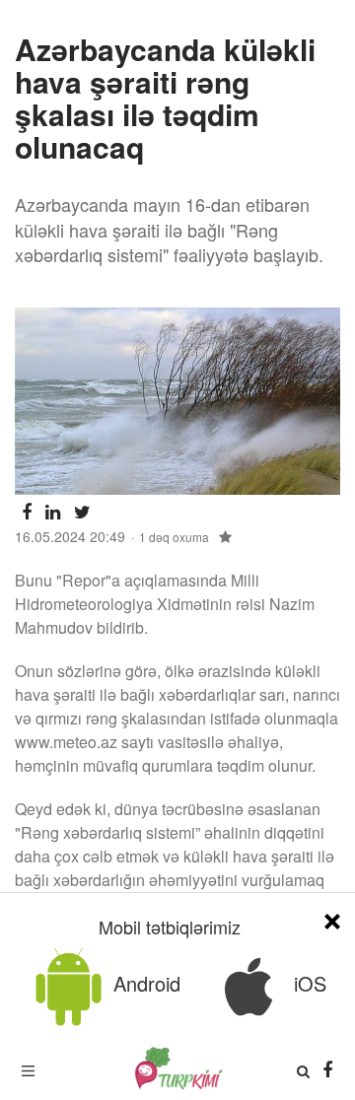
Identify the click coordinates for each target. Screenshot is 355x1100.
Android (143, 983)
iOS (307, 983)
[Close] (332, 918)
